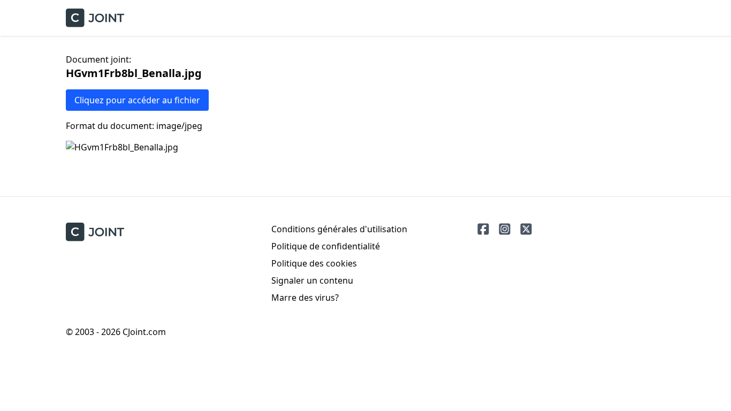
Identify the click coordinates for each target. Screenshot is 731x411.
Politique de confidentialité (325, 246)
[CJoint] (95, 232)
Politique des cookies (314, 263)
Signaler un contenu (312, 280)
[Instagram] (504, 229)
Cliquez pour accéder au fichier (137, 100)
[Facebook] (483, 229)
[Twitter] (526, 229)
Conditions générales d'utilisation (339, 229)
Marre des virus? (305, 297)
